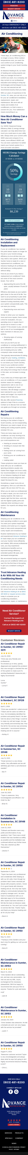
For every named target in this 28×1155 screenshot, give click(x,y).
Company (19, 1138)
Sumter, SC (5, 95)
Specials (8, 1138)
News (14, 1143)
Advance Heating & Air (12, 592)
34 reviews (16, 1122)
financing (19, 400)
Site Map (16, 1149)
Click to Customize (14, 220)
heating (14, 358)
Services (8, 1133)
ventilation (21, 358)
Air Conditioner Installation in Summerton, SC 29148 (13, 818)
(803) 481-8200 (19, 28)
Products (19, 1133)
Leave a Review (14, 1124)
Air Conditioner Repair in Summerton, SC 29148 (13, 749)
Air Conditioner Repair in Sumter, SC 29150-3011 (13, 646)
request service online (17, 594)
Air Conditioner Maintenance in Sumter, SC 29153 (14, 962)
